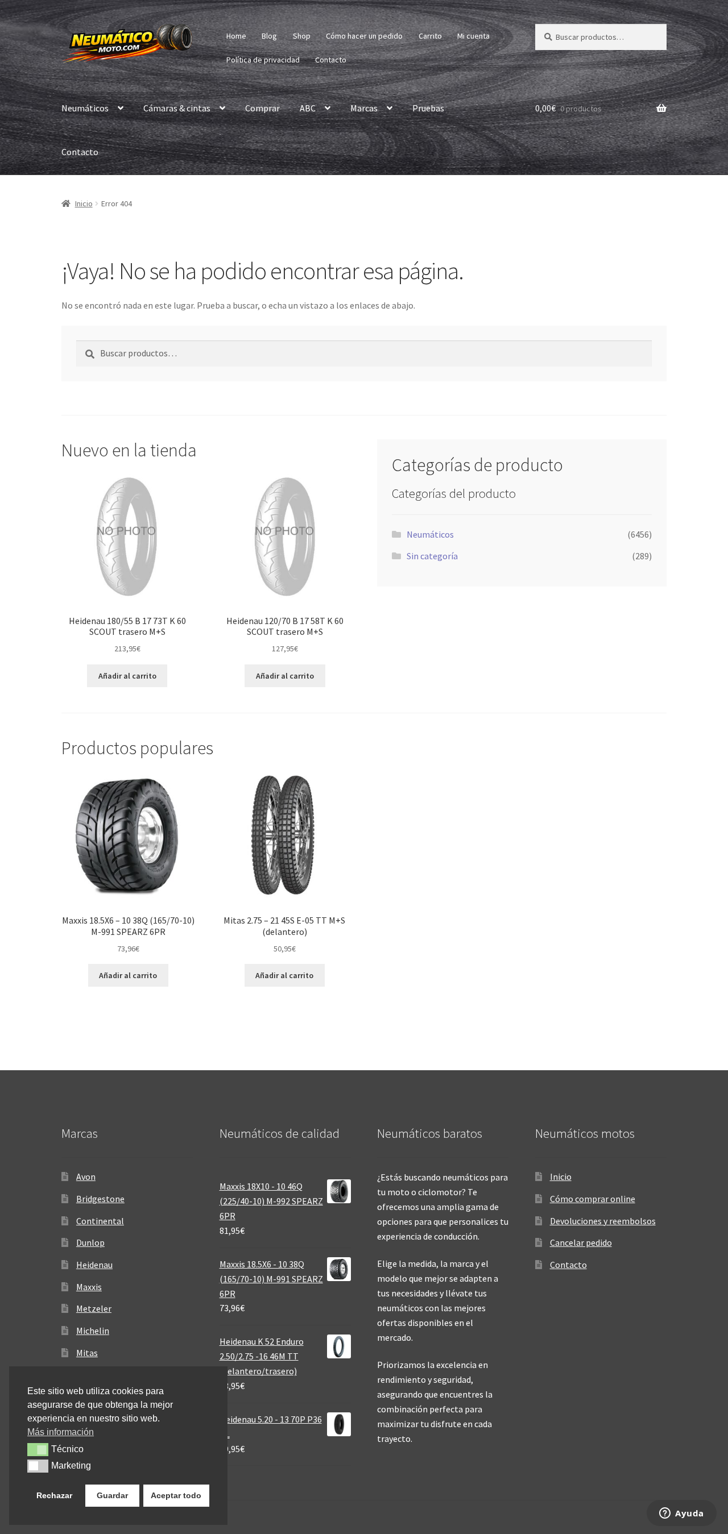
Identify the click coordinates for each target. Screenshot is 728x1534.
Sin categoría (432, 556)
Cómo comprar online (592, 1198)
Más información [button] (60, 1432)
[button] (37, 1449)
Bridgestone (100, 1198)
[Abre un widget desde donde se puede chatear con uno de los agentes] (682, 1514)
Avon (86, 1176)
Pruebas (428, 108)
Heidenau (94, 1264)
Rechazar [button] (54, 1495)
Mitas (87, 1352)
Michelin (92, 1330)
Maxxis (89, 1286)
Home (236, 36)
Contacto (330, 60)
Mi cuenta (473, 36)
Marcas (364, 108)
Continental (100, 1221)
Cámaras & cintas (176, 108)
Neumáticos (85, 108)
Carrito (430, 36)
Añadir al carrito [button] (127, 676)
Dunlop (90, 1242)
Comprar (262, 108)
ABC (308, 108)
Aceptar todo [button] (176, 1495)
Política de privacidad (263, 60)
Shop (302, 36)
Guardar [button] (112, 1495)
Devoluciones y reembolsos (603, 1221)
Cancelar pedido (581, 1242)
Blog (269, 36)
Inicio (84, 203)
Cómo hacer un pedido (364, 36)
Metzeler (93, 1308)
